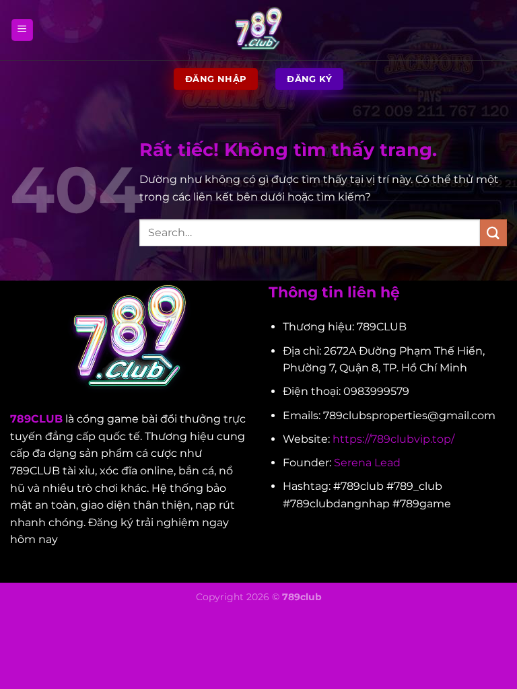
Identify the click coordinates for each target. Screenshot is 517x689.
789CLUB (36, 418)
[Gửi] (493, 232)
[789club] (258, 30)
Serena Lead (367, 462)
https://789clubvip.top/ (393, 439)
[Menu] (22, 30)
